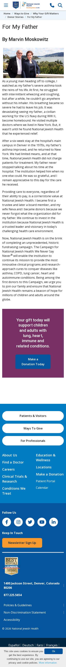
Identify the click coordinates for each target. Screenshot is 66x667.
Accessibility (12, 620)
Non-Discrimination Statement (25, 612)
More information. (48, 662)
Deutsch (28, 645)
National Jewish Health (25, 628)
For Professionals (33, 441)
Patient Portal (45, 481)
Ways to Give (21, 13)
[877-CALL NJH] (52, 5)
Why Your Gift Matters (46, 13)
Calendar (42, 488)
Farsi (40, 645)
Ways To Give (33, 428)
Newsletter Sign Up (22, 543)
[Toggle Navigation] (6, 5)
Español (13, 645)
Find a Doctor (13, 462)
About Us (9, 455)
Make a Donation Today (33, 361)
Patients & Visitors (33, 416)
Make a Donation (50, 474)
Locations (44, 467)
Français (52, 645)
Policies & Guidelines (18, 605)
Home (7, 13)
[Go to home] (28, 5)
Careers (8, 469)
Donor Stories (15, 17)
